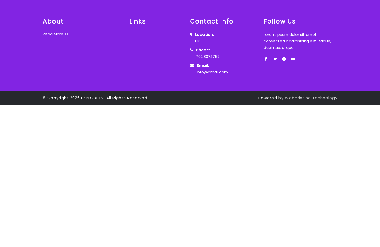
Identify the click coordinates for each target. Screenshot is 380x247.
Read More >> (56, 34)
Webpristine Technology (311, 98)
